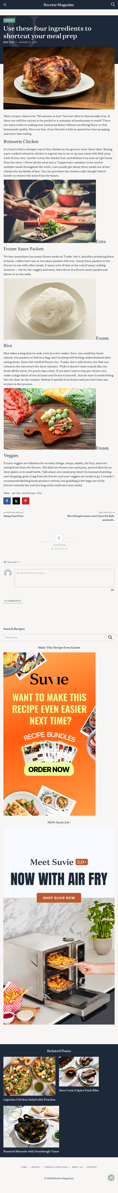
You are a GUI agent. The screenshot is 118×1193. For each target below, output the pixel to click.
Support (92, 1167)
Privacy (35, 1167)
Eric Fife (8, 42)
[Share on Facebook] (7, 500)
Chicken (9, 20)
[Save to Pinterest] (25, 500)
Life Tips (16, 493)
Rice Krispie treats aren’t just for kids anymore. (90, 517)
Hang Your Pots (14, 516)
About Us (77, 1167)
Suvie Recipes (28, 493)
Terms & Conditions (56, 1167)
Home (24, 1167)
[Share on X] (16, 500)
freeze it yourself (65, 375)
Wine (38, 493)
